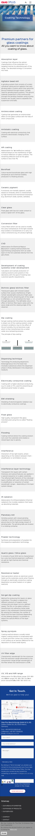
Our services (8, 811)
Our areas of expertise (12, 806)
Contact (6, 820)
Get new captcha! (2, 785)
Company (6, 817)
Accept (4, 833)
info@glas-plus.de (12, 733)
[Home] (8, 2)
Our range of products (12, 808)
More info (13, 829)
